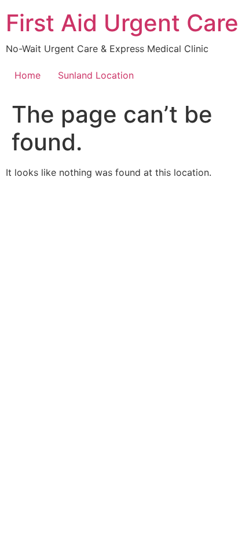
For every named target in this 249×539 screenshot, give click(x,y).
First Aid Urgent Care (122, 23)
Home (27, 75)
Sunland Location (96, 75)
